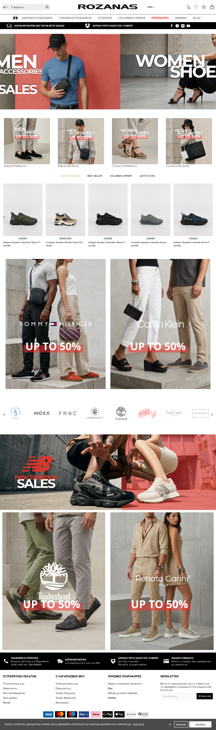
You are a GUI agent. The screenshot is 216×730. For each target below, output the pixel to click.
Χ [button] (170, 724)
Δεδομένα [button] (138, 724)
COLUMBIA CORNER (121, 175)
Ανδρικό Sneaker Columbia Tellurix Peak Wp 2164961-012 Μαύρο (154, 242)
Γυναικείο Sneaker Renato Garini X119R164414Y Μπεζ (112, 242)
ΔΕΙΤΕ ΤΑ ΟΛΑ (147, 175)
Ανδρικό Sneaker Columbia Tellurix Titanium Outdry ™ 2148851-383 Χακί (69, 242)
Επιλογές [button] (181, 724)
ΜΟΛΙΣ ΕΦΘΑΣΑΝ (70, 175)
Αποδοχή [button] (200, 724)
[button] (4, 217)
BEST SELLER (94, 175)
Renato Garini (27, 238)
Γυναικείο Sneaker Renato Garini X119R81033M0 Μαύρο (27, 242)
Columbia (69, 238)
